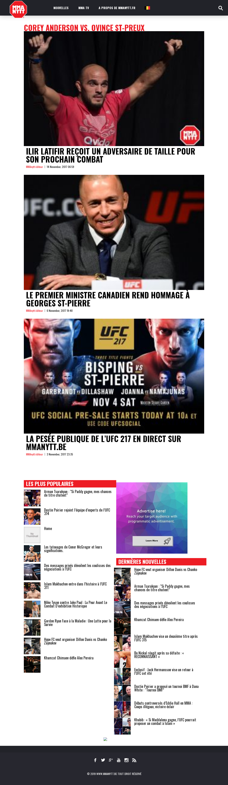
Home (48, 528)
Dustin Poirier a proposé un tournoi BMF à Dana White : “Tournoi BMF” (166, 688)
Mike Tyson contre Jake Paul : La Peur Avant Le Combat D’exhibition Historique (75, 604)
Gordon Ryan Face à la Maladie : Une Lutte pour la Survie (77, 622)
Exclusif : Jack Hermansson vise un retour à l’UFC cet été (163, 671)
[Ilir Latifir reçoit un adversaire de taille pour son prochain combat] (114, 88)
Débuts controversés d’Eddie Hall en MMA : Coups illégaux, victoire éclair (163, 704)
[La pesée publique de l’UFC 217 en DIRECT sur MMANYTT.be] (114, 376)
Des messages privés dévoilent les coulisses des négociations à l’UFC (77, 567)
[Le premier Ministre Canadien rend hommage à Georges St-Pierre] (114, 232)
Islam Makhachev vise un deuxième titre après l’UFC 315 (166, 638)
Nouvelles (61, 7)
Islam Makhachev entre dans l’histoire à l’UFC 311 (75, 585)
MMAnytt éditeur (34, 167)
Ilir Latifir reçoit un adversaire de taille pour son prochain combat (110, 155)
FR (147, 7)
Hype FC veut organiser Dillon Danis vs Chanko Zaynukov (75, 641)
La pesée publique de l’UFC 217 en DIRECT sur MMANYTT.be (103, 442)
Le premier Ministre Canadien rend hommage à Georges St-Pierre (108, 299)
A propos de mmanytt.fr (117, 7)
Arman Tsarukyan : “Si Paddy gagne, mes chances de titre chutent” (78, 493)
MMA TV (83, 7)
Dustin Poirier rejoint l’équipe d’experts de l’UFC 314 (77, 511)
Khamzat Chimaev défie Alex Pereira (69, 658)
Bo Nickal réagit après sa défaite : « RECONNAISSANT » (159, 654)
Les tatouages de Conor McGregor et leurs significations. (73, 548)
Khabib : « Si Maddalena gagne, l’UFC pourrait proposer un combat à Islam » (165, 721)
